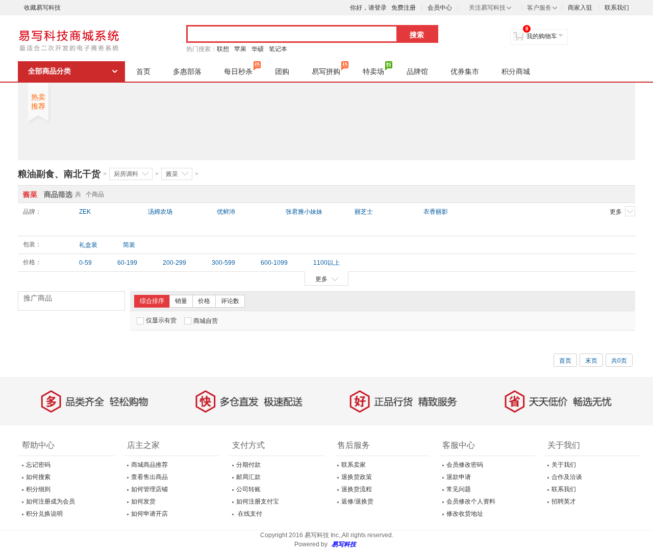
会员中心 (440, 7)
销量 (181, 301)
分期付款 (248, 464)
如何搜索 (38, 477)
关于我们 (563, 464)
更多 (616, 211)
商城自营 (205, 320)
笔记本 (278, 49)
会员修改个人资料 (470, 501)
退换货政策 (356, 477)
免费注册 (403, 7)
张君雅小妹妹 (304, 211)
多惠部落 (187, 71)
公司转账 (248, 489)
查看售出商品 (149, 477)
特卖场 (373, 71)
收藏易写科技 (42, 7)
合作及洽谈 (566, 477)
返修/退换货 (357, 501)
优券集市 (464, 71)
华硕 (258, 49)
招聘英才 (563, 501)
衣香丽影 (435, 211)
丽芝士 (364, 211)
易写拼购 (326, 71)
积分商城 (515, 71)
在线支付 (249, 513)
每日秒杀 (238, 71)
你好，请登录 (368, 7)
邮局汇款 (248, 477)
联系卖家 (353, 464)
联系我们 (617, 7)
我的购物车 (541, 36)
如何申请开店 (149, 513)
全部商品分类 (49, 71)
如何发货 (143, 501)
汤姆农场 (160, 211)
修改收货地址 (464, 513)
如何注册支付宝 (257, 501)
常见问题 (458, 489)
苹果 (240, 49)
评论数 (230, 301)
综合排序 (152, 301)
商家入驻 (580, 7)
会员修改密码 (464, 464)
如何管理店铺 (149, 489)
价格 (204, 301)
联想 (223, 49)
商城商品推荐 (149, 464)
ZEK (85, 211)
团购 (282, 71)
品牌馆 (417, 71)
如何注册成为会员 (50, 501)
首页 (143, 71)
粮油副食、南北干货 (59, 174)
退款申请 (458, 477)
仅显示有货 (161, 320)
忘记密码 (38, 464)
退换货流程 (356, 489)
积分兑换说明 (44, 513)
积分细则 (38, 489)
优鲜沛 (226, 211)
